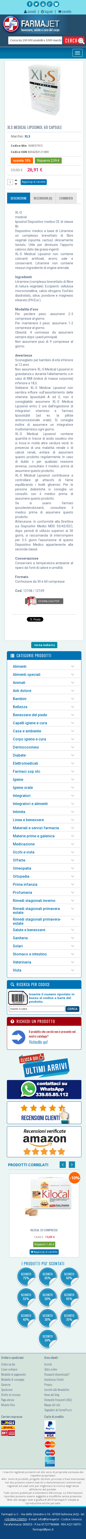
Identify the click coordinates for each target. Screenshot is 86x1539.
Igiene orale (23, 787)
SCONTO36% (47, 1317)
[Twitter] (36, 4)
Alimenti (19, 666)
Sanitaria (20, 938)
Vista (17, 970)
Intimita (19, 812)
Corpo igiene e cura (29, 739)
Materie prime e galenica (34, 836)
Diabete (19, 755)
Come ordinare (9, 1369)
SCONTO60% (69, 1275)
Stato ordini (50, 1369)
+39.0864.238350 (15, 1519)
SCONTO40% (26, 1317)
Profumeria (22, 892)
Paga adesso (7, 1399)
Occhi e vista (23, 852)
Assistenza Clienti (54, 1379)
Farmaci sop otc (26, 771)
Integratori (22, 795)
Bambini (19, 699)
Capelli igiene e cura (30, 723)
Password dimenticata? (57, 1374)
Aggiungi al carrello (45, 1251)
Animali (19, 682)
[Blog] (56, 4)
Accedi (48, 1364)
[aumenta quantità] (16, 180)
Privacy (48, 1384)
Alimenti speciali (26, 674)
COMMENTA (66, 198)
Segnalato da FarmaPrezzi (58, 1410)
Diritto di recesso (10, 1394)
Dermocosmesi (26, 747)
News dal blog (51, 1394)
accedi (31, 11)
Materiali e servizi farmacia (36, 828)
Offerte (19, 860)
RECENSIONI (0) (43, 198)
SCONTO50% (47, 1296)
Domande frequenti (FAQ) (58, 1399)
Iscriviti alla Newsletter (56, 1389)
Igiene (18, 779)
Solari (18, 946)
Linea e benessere (28, 820)
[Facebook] (30, 4)
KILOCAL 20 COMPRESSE (44, 1230)
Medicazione (24, 844)
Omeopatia (22, 868)
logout (48, 11)
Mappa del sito (52, 1404)
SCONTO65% (47, 1275)
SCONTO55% (26, 1296)
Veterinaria (22, 962)
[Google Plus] (50, 4)
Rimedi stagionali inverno (34, 900)
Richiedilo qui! (38, 1042)
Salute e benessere (29, 930)
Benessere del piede (30, 715)
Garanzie (6, 1384)
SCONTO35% (69, 1317)
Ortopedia (21, 876)
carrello (66, 11)
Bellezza (20, 707)
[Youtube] (43, 4)
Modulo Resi (8, 1404)
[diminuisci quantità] (16, 184)
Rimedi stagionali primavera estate (36, 911)
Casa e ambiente (27, 731)
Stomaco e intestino (30, 954)
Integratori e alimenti (30, 804)
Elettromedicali (25, 763)
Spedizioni (7, 1389)
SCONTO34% (47, 1338)
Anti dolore (22, 691)
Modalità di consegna (12, 1379)
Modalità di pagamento (13, 1374)
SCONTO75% (26, 1275)
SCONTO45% (69, 1296)
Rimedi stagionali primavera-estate (37, 921)
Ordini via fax (8, 1364)
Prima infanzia (25, 884)
